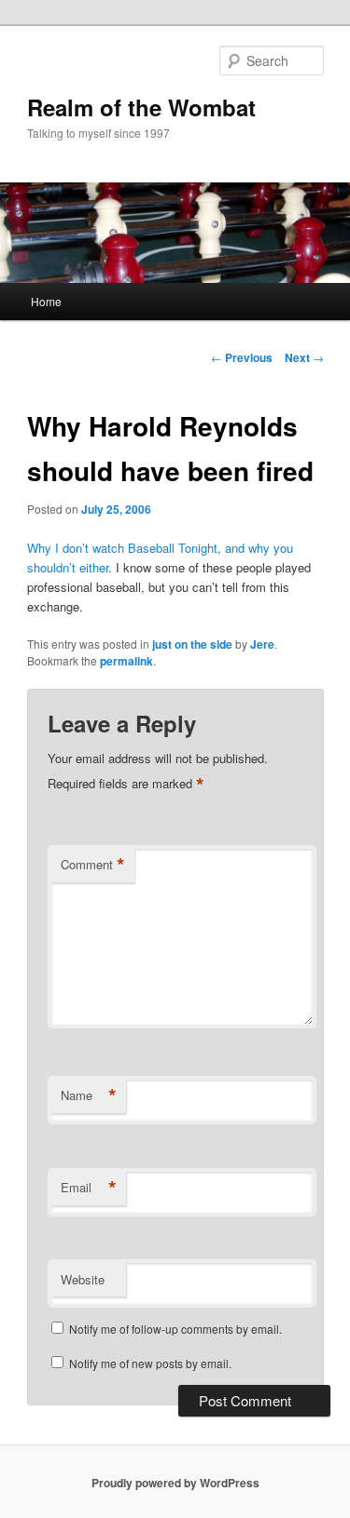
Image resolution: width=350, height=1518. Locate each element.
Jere (262, 644)
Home (46, 301)
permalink (126, 660)
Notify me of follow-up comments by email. (175, 1329)
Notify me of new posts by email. (150, 1363)
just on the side (192, 644)
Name (89, 1095)
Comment (93, 865)
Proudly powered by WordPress (175, 1482)
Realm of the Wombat (141, 107)
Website (83, 1279)
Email (89, 1187)
